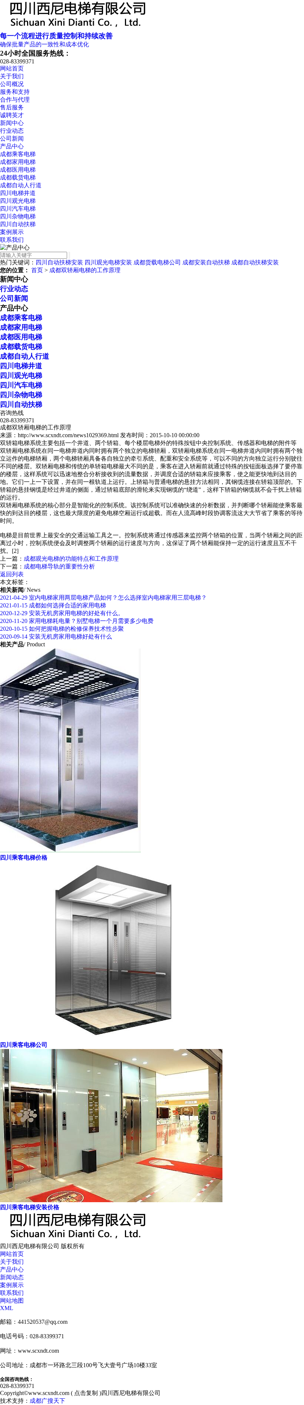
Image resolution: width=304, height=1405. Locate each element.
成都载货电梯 (18, 177)
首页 (37, 270)
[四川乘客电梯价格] (70, 850)
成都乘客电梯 (18, 154)
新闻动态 (12, 1277)
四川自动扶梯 (18, 224)
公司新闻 (12, 138)
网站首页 (12, 68)
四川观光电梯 (18, 201)
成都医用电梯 (18, 169)
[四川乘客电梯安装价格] (111, 1200)
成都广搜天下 (47, 1401)
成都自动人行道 (21, 185)
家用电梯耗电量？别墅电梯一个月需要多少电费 (76, 621)
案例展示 (12, 232)
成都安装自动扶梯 (206, 262)
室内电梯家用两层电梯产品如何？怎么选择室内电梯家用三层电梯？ (103, 597)
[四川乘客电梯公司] (111, 1038)
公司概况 (12, 84)
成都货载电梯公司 (157, 262)
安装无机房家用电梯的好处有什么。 (62, 613)
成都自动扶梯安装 (255, 262)
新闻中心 (12, 123)
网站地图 (12, 1300)
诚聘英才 (12, 115)
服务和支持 (15, 92)
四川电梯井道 (18, 193)
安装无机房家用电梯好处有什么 (56, 636)
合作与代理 (15, 99)
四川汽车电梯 (18, 208)
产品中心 (12, 146)
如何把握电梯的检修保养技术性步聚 (62, 629)
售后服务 (12, 107)
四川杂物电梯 (18, 216)
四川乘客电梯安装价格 (29, 1207)
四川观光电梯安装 (108, 262)
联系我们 (12, 240)
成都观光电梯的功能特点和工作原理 (71, 558)
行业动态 (12, 131)
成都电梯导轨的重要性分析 (59, 566)
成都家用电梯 (18, 162)
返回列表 (12, 574)
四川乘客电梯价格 (23, 857)
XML (6, 1308)
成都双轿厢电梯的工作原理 (84, 270)
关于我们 (12, 76)
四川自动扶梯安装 (59, 262)
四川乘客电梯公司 (23, 1045)
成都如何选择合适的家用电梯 (53, 605)
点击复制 (86, 1393)
